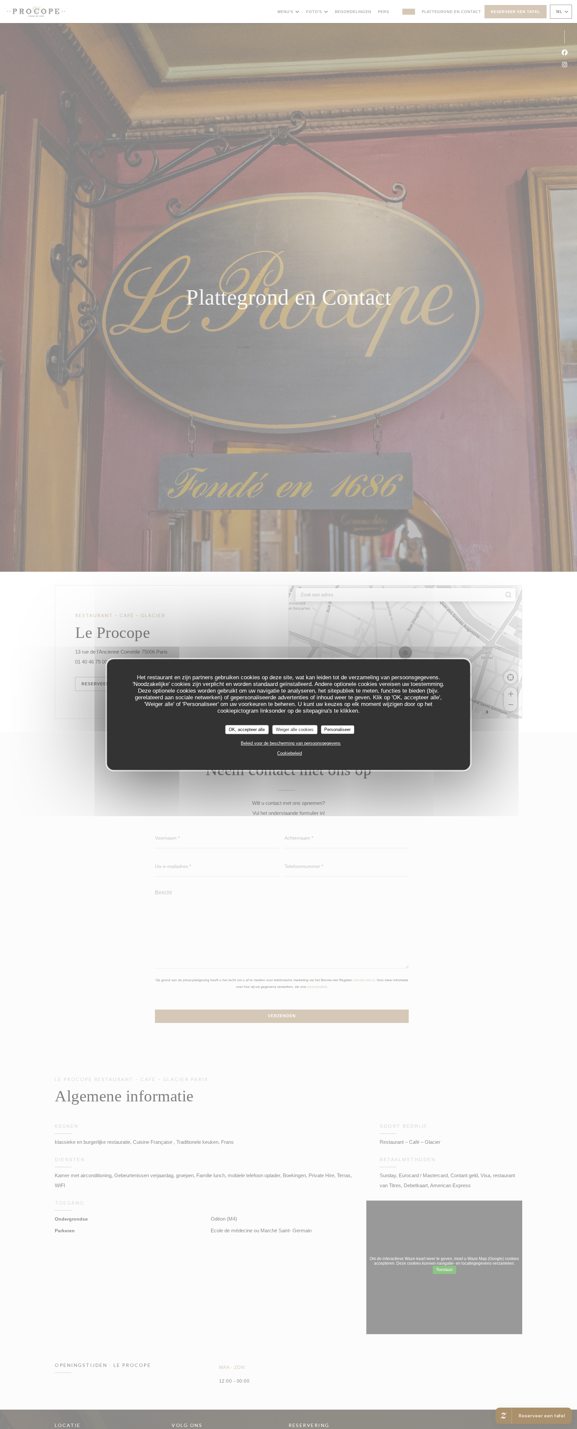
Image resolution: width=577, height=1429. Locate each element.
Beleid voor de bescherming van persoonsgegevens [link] (291, 743)
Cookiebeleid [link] (289, 753)
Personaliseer (337, 729)
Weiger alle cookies (295, 729)
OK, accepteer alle (247, 729)
